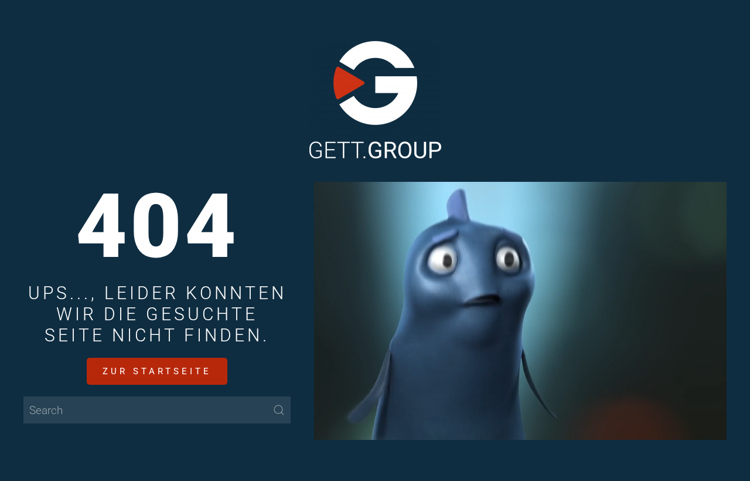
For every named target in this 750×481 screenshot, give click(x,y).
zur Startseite (157, 371)
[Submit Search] (279, 410)
